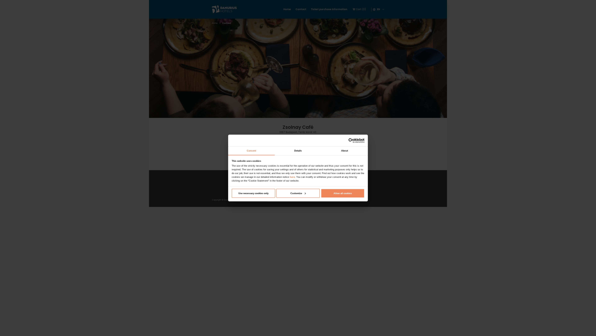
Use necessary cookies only (253, 193)
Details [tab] (298, 150)
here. (293, 177)
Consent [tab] (251, 150)
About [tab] (344, 150)
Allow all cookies (343, 193)
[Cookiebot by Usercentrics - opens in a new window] (350, 140)
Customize (296, 193)
